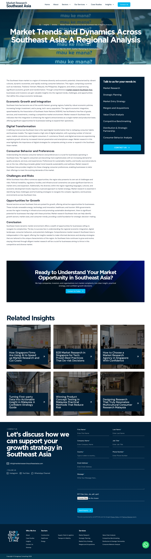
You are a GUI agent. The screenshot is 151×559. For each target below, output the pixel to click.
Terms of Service (127, 517)
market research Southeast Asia (79, 90)
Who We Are (31, 530)
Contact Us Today (73, 291)
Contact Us (124, 5)
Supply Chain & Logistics (66, 535)
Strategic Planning (84, 538)
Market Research (84, 535)
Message (80, 474)
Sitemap (28, 547)
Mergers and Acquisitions (87, 544)
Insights (108, 4)
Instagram (14, 473)
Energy (43, 541)
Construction (45, 535)
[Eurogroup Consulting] (19, 4)
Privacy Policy (115, 517)
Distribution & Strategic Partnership (113, 541)
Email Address (82, 463)
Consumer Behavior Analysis (111, 544)
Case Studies (96, 4)
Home (47, 4)
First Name (81, 429)
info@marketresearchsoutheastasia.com (26, 463)
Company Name (83, 441)
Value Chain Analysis (108, 535)
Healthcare (44, 538)
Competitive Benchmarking (110, 538)
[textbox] (110, 482)
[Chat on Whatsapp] (145, 544)
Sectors (65, 4)
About (55, 4)
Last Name (117, 429)
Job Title (116, 441)
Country (80, 452)
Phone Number (118, 452)
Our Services (79, 4)
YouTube (26, 473)
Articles (54, 25)
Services (82, 530)
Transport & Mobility (64, 538)
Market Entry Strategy (86, 541)
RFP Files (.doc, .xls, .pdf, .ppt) (88, 494)
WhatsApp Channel (42, 473)
